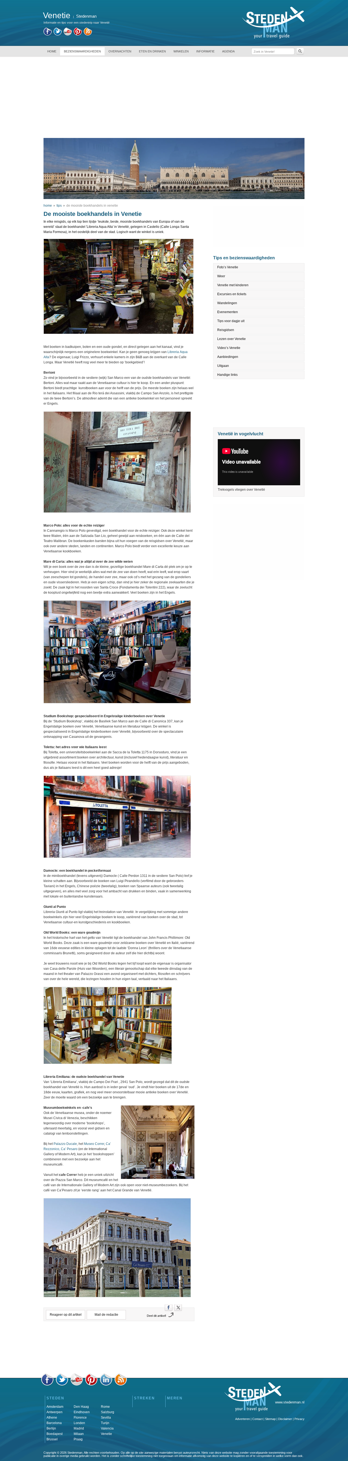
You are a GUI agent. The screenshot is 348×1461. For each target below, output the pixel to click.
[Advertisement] (174, 97)
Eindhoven (82, 1412)
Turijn (105, 1423)
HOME (51, 51)
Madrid (79, 1428)
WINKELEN (181, 51)
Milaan (79, 1434)
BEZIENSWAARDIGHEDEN (82, 51)
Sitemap (270, 1419)
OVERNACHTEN (119, 51)
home (48, 205)
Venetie (106, 1434)
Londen (79, 1423)
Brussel (52, 1439)
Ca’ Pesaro (69, 1149)
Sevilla (106, 1417)
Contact (257, 1419)
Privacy (299, 1419)
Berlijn (51, 1428)
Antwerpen (54, 1412)
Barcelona (54, 1423)
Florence (80, 1417)
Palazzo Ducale (65, 1144)
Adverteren (242, 1419)
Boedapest (54, 1434)
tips (59, 205)
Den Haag (81, 1407)
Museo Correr (94, 1144)
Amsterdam (54, 1407)
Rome (105, 1407)
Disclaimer (285, 1419)
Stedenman (86, 16)
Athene (51, 1417)
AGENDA (228, 51)
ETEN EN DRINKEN (152, 51)
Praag (78, 1439)
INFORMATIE (205, 51)
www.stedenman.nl (289, 1402)
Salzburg (107, 1412)
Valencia (107, 1428)
